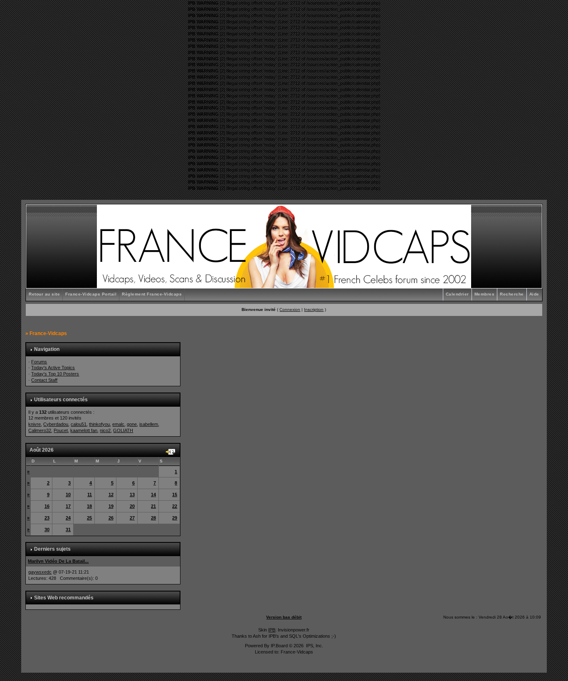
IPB (271, 629)
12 (111, 494)
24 (68, 517)
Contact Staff (44, 380)
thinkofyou (99, 424)
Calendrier (457, 294)
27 (132, 517)
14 (153, 494)
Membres (484, 294)
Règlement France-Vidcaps (152, 294)
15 (174, 494)
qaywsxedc (40, 571)
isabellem (148, 424)
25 (89, 517)
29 (174, 517)
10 (68, 494)
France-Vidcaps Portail (90, 294)
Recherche (512, 294)
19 (111, 506)
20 (132, 506)
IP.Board (279, 645)
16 (46, 506)
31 (68, 529)
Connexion (289, 309)
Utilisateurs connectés (61, 400)
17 (68, 506)
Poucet (61, 430)
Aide (534, 294)
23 (46, 517)
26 (111, 517)
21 (153, 506)
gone (132, 424)
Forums (39, 361)
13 (132, 494)
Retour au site (44, 294)
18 (89, 506)
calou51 (78, 424)
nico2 (105, 430)
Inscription (314, 309)
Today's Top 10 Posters (55, 373)
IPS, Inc (314, 645)
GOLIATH (123, 430)
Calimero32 (39, 430)
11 (89, 494)
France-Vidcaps (48, 333)
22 (174, 506)
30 (46, 529)
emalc (118, 424)
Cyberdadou (55, 424)
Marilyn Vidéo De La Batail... (58, 561)
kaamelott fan (83, 430)
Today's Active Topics (53, 367)
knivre (34, 424)
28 (153, 517)
